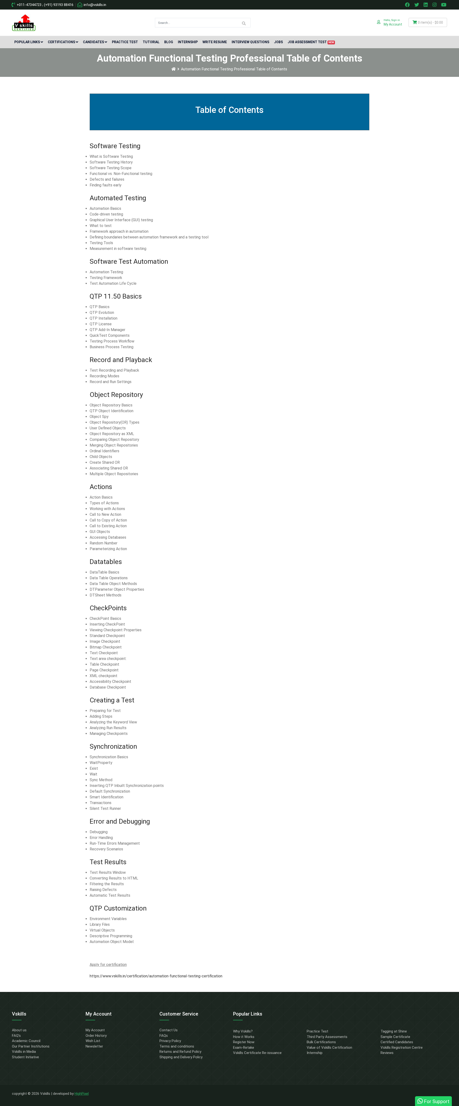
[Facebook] (407, 5)
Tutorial (151, 42)
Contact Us (168, 1030)
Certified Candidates (397, 1042)
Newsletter (94, 1046)
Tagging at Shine (394, 1031)
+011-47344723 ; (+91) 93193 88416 (44, 5)
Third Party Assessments (327, 1037)
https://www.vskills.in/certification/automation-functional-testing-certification (156, 976)
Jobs (278, 42)
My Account (95, 1030)
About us (19, 1030)
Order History (96, 1035)
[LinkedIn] (426, 5)
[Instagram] (435, 5)
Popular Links (27, 42)
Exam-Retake (243, 1047)
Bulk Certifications (321, 1042)
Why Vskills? (243, 1031)
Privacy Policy (170, 1041)
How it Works (243, 1037)
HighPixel (82, 1093)
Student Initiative (25, 1057)
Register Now (243, 1042)
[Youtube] (444, 5)
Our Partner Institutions (30, 1046)
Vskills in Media (24, 1051)
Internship (188, 42)
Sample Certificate (395, 1037)
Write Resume (214, 42)
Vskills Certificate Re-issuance (257, 1053)
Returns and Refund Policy (180, 1051)
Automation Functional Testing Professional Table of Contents (234, 69)
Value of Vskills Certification (329, 1047)
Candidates (93, 42)
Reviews (387, 1053)
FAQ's (16, 1035)
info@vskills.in (94, 5)
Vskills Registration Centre (402, 1047)
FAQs (163, 1035)
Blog (168, 42)
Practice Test (125, 42)
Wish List (93, 1041)
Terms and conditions (176, 1046)
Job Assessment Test (311, 42)
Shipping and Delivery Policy (180, 1057)
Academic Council (26, 1041)
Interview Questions (250, 42)
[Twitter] (417, 5)
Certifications (61, 42)
